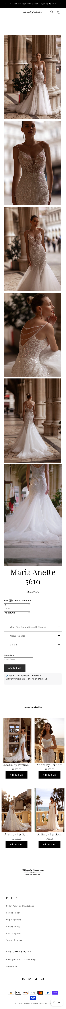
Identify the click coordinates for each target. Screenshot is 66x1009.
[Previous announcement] (5, 4)
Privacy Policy (13, 926)
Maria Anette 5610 (32, 576)
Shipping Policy (13, 919)
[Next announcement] (60, 4)
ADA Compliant (13, 933)
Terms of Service (14, 940)
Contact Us (11, 966)
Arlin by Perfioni (49, 834)
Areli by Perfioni (16, 834)
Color (7, 608)
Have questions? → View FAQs (21, 959)
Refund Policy (13, 912)
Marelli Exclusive (28, 1003)
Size (17, 600)
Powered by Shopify (43, 1003)
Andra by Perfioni (49, 765)
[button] (6, 12)
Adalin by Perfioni (16, 765)
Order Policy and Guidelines (20, 906)
